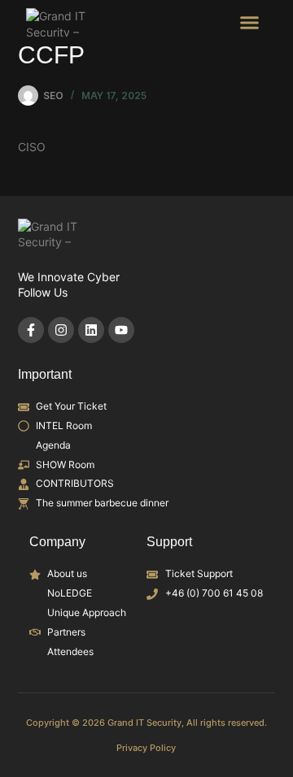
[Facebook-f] (31, 330)
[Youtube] (121, 330)
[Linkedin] (91, 330)
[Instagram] (61, 330)
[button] (249, 22)
